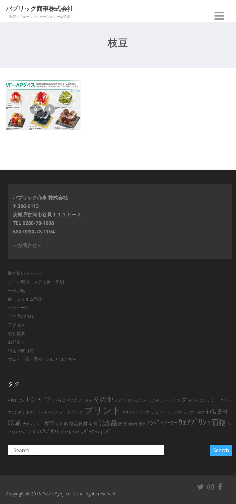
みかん (133, 400)
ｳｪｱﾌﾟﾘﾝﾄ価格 (202, 422)
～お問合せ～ (27, 245)
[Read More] (49, 109)
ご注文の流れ (21, 316)
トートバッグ (47, 412)
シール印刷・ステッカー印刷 (36, 282)
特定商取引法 (21, 350)
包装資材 (217, 411)
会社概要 (16, 333)
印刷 (15, 422)
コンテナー (209, 400)
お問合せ (16, 342)
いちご (59, 400)
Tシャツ (38, 399)
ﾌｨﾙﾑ (76, 432)
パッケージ (19, 307)
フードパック (71, 412)
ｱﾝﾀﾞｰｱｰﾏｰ (162, 422)
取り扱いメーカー (25, 273)
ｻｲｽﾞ (22, 432)
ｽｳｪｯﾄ (65, 432)
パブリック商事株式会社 (39, 8)
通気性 (133, 424)
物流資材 (78, 423)
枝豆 (59, 424)
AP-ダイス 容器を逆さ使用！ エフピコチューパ (43, 100)
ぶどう (121, 400)
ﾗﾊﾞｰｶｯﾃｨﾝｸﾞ (96, 431)
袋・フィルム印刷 (25, 299)
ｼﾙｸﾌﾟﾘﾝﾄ (48, 431)
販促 (122, 423)
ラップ (188, 412)
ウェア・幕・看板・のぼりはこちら (42, 359)
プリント (102, 410)
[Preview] (35, 109)
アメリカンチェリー (154, 400)
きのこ (72, 400)
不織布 (200, 412)
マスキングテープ (135, 412)
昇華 (49, 423)
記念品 (108, 423)
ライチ (177, 412)
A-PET (12, 400)
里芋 (142, 424)
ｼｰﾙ (32, 432)
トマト (31, 412)
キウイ (193, 400)
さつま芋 (85, 400)
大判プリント (33, 424)
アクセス (16, 325)
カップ (179, 399)
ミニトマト (161, 412)
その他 (103, 399)
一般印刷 (16, 290)
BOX (21, 400)
